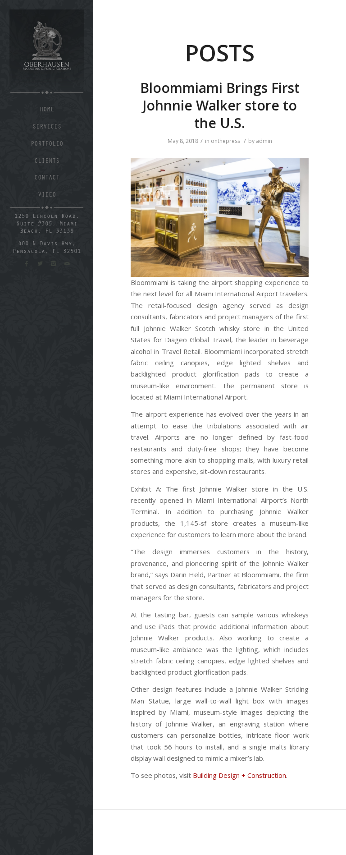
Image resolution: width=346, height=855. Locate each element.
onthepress (225, 141)
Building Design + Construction (239, 775)
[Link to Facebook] (26, 264)
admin (264, 141)
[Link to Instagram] (53, 264)
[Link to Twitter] (39, 264)
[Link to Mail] (67, 264)
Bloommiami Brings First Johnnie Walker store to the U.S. (220, 105)
